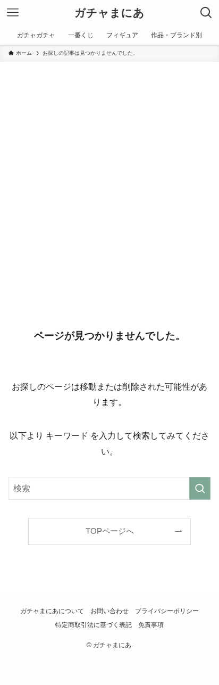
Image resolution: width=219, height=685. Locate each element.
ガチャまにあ (109, 13)
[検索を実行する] (199, 488)
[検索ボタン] (206, 13)
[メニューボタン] (13, 13)
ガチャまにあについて (52, 611)
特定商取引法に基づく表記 (93, 625)
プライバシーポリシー (167, 611)
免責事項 (151, 625)
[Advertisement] (109, 176)
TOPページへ (110, 531)
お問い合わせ (109, 611)
